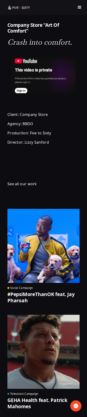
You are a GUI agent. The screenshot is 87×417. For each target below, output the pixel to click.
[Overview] (76, 406)
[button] (79, 7)
